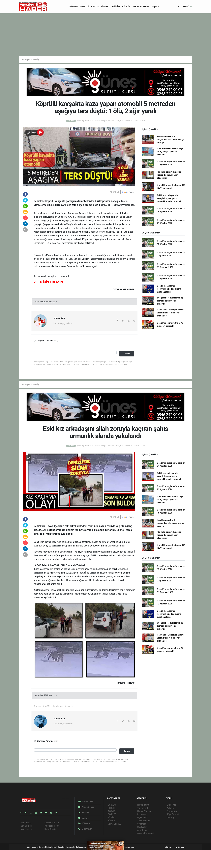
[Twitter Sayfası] (27, 812)
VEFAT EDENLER (141, 6)
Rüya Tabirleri (173, 814)
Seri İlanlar (142, 827)
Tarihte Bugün (143, 821)
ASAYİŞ (95, 6)
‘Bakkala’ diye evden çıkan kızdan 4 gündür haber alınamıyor (169, 175)
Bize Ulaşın (86, 829)
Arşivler (85, 818)
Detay (169, 847)
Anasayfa (26, 59)
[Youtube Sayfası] (37, 812)
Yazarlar (86, 812)
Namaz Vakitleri (144, 811)
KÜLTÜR (126, 6)
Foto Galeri (87, 801)
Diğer (154, 6)
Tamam (180, 847)
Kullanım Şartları (51, 823)
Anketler (170, 808)
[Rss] (47, 812)
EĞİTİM (116, 6)
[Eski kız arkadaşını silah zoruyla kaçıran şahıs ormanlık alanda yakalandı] (79, 481)
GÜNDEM (73, 6)
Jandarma (39, 555)
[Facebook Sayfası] (22, 812)
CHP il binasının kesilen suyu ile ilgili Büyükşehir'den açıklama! (170, 151)
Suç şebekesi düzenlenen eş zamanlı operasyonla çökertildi (170, 301)
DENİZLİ (84, 6)
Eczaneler (141, 814)
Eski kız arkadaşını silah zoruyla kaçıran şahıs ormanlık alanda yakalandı (169, 198)
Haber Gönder (50, 829)
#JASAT (46, 706)
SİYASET (105, 6)
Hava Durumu (143, 805)
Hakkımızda (26, 823)
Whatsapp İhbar (51, 826)
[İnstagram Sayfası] (32, 812)
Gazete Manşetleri (145, 833)
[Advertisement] (105, 35)
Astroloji (170, 817)
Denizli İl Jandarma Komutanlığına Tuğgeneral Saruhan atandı (169, 289)
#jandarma (57, 706)
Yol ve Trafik (142, 808)
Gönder (127, 354)
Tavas (48, 541)
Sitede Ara (171, 805)
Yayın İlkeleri (26, 826)
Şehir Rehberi (143, 830)
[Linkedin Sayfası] (42, 812)
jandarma (57, 545)
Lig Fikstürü (142, 817)
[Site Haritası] (52, 812)
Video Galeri (88, 807)
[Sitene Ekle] (57, 812)
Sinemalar (141, 824)
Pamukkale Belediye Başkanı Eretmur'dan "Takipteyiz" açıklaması (170, 313)
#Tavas (37, 706)
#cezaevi (69, 706)
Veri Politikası (26, 829)
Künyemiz (86, 823)
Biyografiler (172, 811)
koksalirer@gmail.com (63, 323)
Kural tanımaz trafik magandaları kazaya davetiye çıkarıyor (170, 139)
